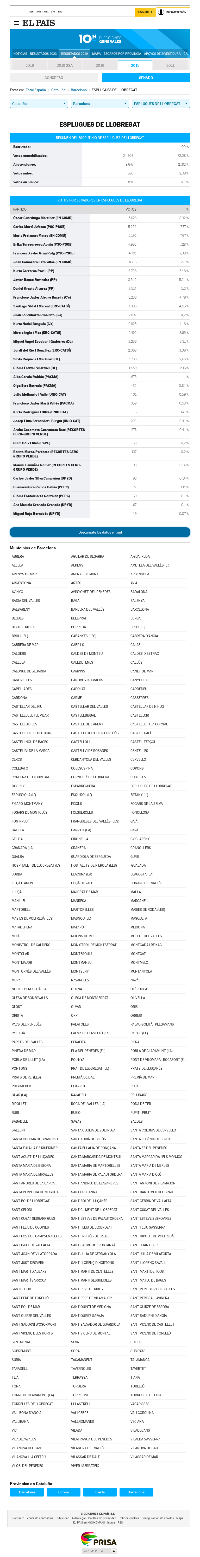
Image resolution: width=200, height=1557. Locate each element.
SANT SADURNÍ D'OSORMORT (34, 1324)
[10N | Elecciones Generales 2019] (100, 39)
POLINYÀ (77, 1060)
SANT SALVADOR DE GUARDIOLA (95, 1324)
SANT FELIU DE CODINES (30, 1227)
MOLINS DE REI (82, 936)
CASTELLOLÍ (80, 742)
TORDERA (78, 1386)
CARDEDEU (138, 689)
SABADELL (20, 1121)
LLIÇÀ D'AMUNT (23, 883)
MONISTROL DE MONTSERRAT (94, 945)
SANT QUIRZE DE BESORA (149, 1307)
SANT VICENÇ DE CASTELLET (152, 1324)
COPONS (137, 768)
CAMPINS (78, 671)
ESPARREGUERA (83, 786)
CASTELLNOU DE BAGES (30, 742)
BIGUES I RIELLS (23, 627)
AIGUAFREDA (140, 556)
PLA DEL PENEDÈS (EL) (88, 1051)
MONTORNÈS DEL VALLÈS (31, 971)
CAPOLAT (78, 689)
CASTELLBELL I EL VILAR (30, 715)
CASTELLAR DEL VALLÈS (89, 707)
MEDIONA (137, 927)
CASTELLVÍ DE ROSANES (89, 751)
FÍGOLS (76, 804)
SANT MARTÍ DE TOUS (147, 1271)
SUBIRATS (138, 1351)
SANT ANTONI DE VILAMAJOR (152, 1183)
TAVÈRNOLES (81, 1369)
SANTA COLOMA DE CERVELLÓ (153, 1130)
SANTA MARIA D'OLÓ (145, 1174)
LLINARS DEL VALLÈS (146, 883)
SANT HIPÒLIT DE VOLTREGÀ (152, 1236)
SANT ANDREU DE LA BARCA (33, 1183)
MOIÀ (16, 936)
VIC (14, 1430)
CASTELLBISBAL (83, 715)
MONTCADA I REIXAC (146, 945)
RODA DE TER (140, 1104)
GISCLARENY (140, 839)
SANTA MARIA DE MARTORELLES (95, 1166)
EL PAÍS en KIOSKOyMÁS (89, 1522)
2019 (30, 65)
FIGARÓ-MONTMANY (27, 804)
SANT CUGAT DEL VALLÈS (149, 1210)
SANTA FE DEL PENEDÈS (148, 1148)
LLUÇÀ (17, 892)
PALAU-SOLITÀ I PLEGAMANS (152, 1024)
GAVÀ (134, 830)
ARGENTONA (21, 583)
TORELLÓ (137, 1386)
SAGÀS (76, 1121)
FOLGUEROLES (82, 812)
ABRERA (18, 556)
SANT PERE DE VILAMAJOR (91, 1298)
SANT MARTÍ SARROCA (29, 1280)
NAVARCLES (80, 980)
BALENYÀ (137, 601)
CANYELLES (139, 680)
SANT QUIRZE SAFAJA (87, 1316)
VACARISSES (139, 1404)
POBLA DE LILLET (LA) (28, 1060)
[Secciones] (16, 23)
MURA (16, 980)
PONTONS (19, 1068)
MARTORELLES (82, 910)
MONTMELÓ (139, 963)
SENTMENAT (21, 1342)
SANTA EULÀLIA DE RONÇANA (93, 1148)
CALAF (135, 645)
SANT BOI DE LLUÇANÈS (89, 1201)
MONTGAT (138, 954)
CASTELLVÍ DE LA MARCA (30, 751)
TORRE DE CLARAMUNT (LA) (33, 1395)
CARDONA (19, 698)
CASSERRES (139, 698)
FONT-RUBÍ (20, 821)
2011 (170, 65)
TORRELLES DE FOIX (145, 1395)
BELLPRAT (79, 618)
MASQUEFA (138, 918)
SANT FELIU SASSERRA (147, 1227)
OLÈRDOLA (138, 989)
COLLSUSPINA (82, 768)
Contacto (18, 1518)
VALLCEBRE (79, 1413)
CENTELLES (139, 751)
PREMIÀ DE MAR (142, 1077)
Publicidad (62, 1518)
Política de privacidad (102, 1518)
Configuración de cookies (158, 1518)
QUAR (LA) (19, 1095)
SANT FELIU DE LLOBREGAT (91, 1227)
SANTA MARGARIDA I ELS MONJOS (156, 1157)
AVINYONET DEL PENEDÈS (91, 592)
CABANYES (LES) (83, 636)
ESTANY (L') (139, 795)
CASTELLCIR (139, 715)
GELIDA (17, 839)
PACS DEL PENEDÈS (27, 1024)
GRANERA (78, 848)
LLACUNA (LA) (81, 874)
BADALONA (138, 592)
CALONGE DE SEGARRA (29, 671)
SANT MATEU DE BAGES (148, 1280)
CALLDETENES (82, 662)
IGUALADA (138, 865)
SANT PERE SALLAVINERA (149, 1298)
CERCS (17, 759)
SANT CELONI (22, 1210)
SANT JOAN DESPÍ (144, 1245)
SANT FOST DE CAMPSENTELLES (37, 1236)
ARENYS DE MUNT (84, 574)
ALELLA (17, 565)
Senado (146, 78)
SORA (75, 1351)
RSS (120, 1522)
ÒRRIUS (136, 1015)
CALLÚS (136, 662)
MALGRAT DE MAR (84, 892)
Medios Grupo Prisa (98, 1551)
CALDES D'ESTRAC (144, 654)
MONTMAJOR (22, 963)
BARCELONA (139, 609)
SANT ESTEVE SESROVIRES (151, 1219)
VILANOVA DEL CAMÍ (27, 1448)
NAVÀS (135, 980)
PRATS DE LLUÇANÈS (146, 1068)
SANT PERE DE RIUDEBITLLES (152, 1289)
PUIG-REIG (78, 1086)
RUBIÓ (75, 1113)
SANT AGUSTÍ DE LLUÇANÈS (33, 1157)
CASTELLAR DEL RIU (27, 707)
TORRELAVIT (80, 1395)
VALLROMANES (82, 1422)
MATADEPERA (22, 927)
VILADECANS (140, 1430)
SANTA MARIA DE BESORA (31, 1166)
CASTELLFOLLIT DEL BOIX (31, 733)
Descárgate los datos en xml (100, 532)
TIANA (135, 1377)
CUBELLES (138, 777)
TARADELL (20, 1369)
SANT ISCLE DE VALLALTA (31, 1245)
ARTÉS (76, 583)
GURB (134, 857)
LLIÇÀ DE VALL (82, 883)
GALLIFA (18, 830)
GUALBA (18, 857)
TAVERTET (138, 1369)
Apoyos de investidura (162, 54)
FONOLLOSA (139, 812)
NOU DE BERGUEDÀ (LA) (29, 989)
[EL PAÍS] (39, 23)
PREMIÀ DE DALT (83, 1077)
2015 (135, 65)
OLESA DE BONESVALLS (30, 998)
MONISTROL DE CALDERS (31, 945)
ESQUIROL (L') (81, 795)
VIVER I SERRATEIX (85, 1466)
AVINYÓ (17, 592)
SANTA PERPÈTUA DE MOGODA (35, 1192)
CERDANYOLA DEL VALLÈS (91, 759)
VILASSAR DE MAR (144, 1457)
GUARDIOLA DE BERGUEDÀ (91, 857)
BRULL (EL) (20, 636)
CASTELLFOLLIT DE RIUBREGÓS (95, 733)
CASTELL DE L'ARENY (87, 724)
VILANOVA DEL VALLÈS (88, 1448)
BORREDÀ (78, 627)
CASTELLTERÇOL (143, 742)
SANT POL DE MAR (26, 1307)
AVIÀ (133, 583)
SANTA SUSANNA (84, 1192)
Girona (63, 1492)
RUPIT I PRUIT (140, 1113)
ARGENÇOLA (139, 574)
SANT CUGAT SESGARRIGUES (33, 1219)
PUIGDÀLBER (21, 1086)
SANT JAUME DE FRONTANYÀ (93, 1245)
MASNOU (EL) (81, 918)
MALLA (135, 892)
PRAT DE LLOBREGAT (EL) (90, 1068)
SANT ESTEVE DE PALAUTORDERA (97, 1219)
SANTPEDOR (21, 1289)
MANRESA (78, 901)
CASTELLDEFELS (24, 724)
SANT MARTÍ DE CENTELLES (92, 1271)
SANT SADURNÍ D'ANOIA (148, 1316)
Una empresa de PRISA (98, 1538)
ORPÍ (74, 1015)
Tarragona (136, 1492)
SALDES (136, 1121)
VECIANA (137, 1422)
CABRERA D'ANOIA (144, 636)
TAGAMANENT (81, 1360)
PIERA (134, 1042)
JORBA (17, 874)
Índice (111, 1522)
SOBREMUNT (21, 1351)
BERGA (135, 618)
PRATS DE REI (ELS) (26, 1077)
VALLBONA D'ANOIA (26, 1413)
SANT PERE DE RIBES (87, 1289)
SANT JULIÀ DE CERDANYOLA (93, 1254)
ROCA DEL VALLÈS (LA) (88, 1104)
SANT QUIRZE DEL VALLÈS (31, 1316)
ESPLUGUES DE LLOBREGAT (151, 786)
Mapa (96, 54)
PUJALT (136, 1086)
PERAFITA (78, 1042)
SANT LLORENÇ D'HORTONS (92, 1263)
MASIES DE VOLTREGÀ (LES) (32, 918)
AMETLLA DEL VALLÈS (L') (149, 565)
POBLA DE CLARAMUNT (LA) (151, 1051)
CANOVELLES (22, 680)
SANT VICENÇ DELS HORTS (32, 1333)
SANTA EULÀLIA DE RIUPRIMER (35, 1148)
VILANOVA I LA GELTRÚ (29, 1457)
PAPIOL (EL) (139, 1033)
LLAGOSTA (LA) (141, 874)
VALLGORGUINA (142, 1413)
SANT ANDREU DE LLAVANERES (94, 1183)
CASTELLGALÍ (140, 733)
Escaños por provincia (122, 54)
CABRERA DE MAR (25, 645)
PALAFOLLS (80, 1024)
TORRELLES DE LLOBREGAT (32, 1404)
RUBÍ (15, 1113)
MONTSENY (80, 971)
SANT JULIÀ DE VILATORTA (150, 1254)
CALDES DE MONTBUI (87, 654)
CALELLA (18, 662)
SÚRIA (16, 1360)
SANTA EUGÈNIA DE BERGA (150, 1139)
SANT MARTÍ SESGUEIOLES (91, 1280)
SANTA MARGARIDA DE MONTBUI (96, 1157)
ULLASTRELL (81, 1404)
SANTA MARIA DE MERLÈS (149, 1166)
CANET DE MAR (141, 671)
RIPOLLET (19, 1104)
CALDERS (19, 654)
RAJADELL (79, 1095)
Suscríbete (145, 12)
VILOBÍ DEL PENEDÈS (27, 1466)
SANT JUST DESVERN (28, 1263)
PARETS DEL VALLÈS (27, 1042)
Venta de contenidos (40, 1518)
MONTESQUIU (81, 954)
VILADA (76, 1430)
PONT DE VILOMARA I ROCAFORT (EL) (158, 1060)
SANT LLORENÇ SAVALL (148, 1263)
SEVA (75, 1342)
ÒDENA (76, 989)
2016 (100, 65)
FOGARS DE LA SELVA (146, 804)
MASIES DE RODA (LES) (147, 910)
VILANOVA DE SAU (144, 1448)
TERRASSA (79, 1377)
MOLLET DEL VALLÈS (146, 936)
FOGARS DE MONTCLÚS (29, 812)
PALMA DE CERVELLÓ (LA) (90, 1033)
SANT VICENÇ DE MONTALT (91, 1333)
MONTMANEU (81, 963)
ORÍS (134, 1007)
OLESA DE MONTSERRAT (89, 998)
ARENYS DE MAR (24, 574)
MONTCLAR (20, 954)
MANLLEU (19, 901)
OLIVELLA (137, 998)
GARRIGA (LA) (81, 830)
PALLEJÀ (18, 1033)
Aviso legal (79, 1518)
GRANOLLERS (140, 848)
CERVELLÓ (138, 759)
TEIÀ (15, 1377)
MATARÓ (77, 927)
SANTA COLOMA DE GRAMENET (35, 1139)
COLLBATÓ (20, 768)
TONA (16, 1386)
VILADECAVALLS (24, 1439)
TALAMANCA (139, 1360)
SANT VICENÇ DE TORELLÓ (150, 1333)
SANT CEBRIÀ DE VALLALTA (150, 1201)
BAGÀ (75, 601)
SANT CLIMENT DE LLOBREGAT (94, 1210)
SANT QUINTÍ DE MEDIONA (91, 1307)
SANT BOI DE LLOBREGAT (31, 1201)
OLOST (17, 1007)
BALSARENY (21, 609)
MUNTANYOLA (141, 971)
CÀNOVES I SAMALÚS (87, 680)
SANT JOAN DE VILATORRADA (34, 1254)
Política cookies (129, 1518)
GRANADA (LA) (23, 848)
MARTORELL (21, 910)
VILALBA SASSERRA (145, 1439)
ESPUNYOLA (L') (24, 795)
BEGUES (18, 618)
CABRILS (77, 645)
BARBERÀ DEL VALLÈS (87, 609)
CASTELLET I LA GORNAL (149, 724)
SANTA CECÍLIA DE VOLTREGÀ (93, 1130)
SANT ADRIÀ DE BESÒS (88, 1139)
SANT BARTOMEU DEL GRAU (151, 1192)
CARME (76, 698)
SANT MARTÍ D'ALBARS (29, 1271)
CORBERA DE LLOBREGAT (31, 777)
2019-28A (65, 65)
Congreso (54, 78)
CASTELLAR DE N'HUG (147, 707)
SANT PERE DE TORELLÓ (30, 1298)
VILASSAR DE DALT (85, 1457)
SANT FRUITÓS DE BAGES (90, 1236)
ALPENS (77, 565)
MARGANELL (139, 901)
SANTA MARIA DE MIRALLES (32, 1174)
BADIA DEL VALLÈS (26, 601)
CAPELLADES (22, 689)
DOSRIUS (19, 786)
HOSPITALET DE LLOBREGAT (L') (36, 865)
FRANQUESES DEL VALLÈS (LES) (95, 821)
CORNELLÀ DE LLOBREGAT (91, 777)
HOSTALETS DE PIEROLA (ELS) (94, 865)
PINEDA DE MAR (24, 1051)
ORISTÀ (17, 1015)
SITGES (135, 1342)
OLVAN (76, 1007)
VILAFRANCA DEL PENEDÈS (91, 1439)
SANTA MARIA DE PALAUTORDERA (96, 1174)
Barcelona (27, 1492)
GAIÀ (134, 821)
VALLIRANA (20, 1422)
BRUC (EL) (137, 627)
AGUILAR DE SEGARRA (87, 556)
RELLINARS (138, 1095)
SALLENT (19, 1130)
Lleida (100, 1492)
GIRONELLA (79, 839)
